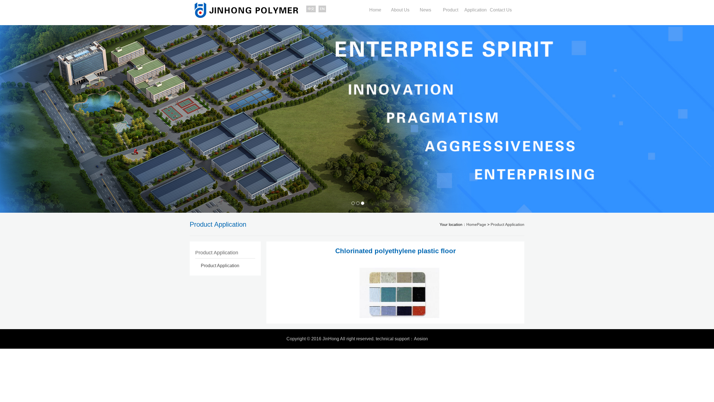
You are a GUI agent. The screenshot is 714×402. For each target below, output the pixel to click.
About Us (400, 10)
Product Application (507, 224)
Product (450, 10)
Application (475, 10)
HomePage (476, 224)
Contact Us (501, 10)
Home (375, 10)
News (425, 10)
